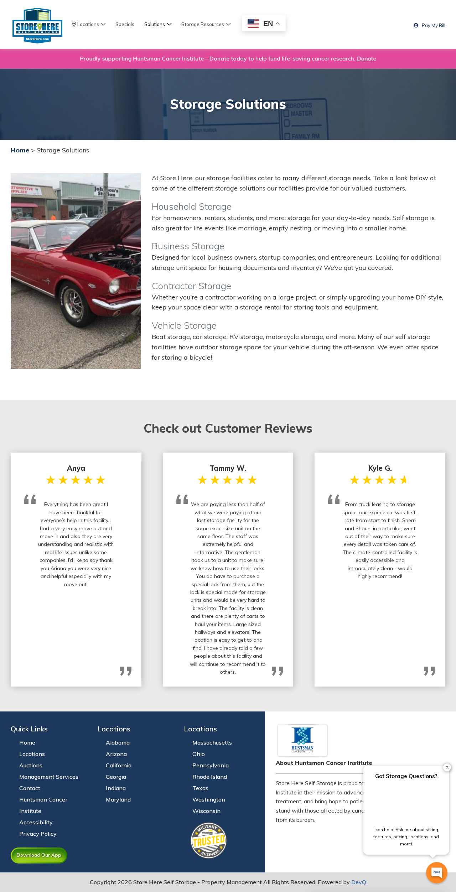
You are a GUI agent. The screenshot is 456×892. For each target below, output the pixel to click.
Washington (208, 799)
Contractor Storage (191, 285)
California (118, 765)
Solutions (155, 24)
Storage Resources (203, 24)
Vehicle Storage (184, 325)
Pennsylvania (210, 765)
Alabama (118, 742)
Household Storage (192, 206)
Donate (360, 58)
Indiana (116, 788)
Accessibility (36, 822)
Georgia (116, 776)
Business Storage (188, 245)
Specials (124, 24)
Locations (88, 24)
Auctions (30, 765)
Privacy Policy (38, 833)
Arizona (116, 753)
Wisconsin (206, 810)
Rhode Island (209, 776)
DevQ (358, 882)
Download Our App (39, 855)
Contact (29, 788)
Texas (200, 788)
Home (20, 150)
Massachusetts (212, 742)
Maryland (118, 799)
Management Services (48, 776)
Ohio (198, 753)
